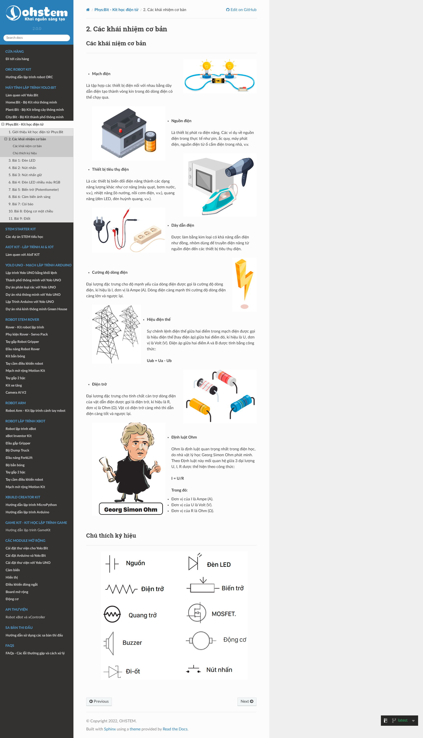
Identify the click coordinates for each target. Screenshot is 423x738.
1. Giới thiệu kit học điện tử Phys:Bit (36, 132)
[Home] (88, 10)
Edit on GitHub (243, 10)
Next (245, 701)
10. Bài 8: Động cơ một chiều (31, 211)
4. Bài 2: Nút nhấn (22, 168)
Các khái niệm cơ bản (27, 146)
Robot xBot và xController (25, 617)
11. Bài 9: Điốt (19, 218)
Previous (101, 701)
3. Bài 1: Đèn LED (22, 160)
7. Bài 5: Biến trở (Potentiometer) (34, 190)
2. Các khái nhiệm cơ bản (27, 139)
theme (135, 729)
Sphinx (110, 729)
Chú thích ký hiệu (25, 153)
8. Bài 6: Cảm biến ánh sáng (29, 197)
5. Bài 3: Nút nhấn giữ (25, 175)
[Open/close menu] (2, 124)
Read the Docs (175, 729)
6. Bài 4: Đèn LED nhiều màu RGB (34, 182)
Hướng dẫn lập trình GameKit (28, 530)
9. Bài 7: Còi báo (21, 204)
